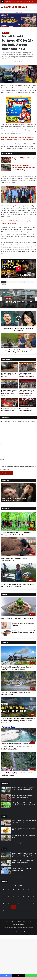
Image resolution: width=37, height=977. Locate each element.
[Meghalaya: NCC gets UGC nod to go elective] (6, 160)
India (8, 282)
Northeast (31, 282)
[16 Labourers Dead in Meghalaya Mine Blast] (27, 402)
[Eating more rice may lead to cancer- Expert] (6, 838)
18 (8, 903)
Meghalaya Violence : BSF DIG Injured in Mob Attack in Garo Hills (9, 375)
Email (2, 452)
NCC (26, 282)
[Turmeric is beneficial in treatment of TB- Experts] (6, 830)
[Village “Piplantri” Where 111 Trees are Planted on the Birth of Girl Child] (6, 805)
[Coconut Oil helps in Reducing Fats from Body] (6, 625)
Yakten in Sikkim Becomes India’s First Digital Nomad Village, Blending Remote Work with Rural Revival (18, 721)
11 (8, 900)
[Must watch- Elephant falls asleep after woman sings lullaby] (6, 797)
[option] (18, 298)
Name (2, 444)
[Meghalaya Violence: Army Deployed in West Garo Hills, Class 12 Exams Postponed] (9, 384)
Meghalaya (20, 282)
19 (13, 903)
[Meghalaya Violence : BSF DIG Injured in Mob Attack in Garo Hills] (9, 367)
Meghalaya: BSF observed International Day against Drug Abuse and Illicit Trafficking (24, 168)
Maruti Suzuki (14, 282)
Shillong (4, 284)
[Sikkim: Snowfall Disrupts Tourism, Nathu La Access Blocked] (6, 863)
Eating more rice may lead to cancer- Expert (17, 618)
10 (3, 900)
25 (8, 907)
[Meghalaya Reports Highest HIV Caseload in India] (9, 402)
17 (3, 903)
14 (23, 900)
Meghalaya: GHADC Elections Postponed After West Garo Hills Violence (27, 375)
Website (2, 459)
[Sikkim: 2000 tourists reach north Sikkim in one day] (6, 870)
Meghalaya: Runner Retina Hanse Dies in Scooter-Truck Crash (18, 302)
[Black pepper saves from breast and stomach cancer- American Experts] (6, 633)
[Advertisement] (18, 29)
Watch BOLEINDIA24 (18, 258)
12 (13, 900)
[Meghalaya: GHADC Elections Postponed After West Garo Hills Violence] (27, 367)
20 (18, 903)
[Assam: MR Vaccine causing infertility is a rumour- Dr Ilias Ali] (6, 823)
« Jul (2, 914)
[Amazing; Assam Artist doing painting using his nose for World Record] (6, 790)
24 (3, 907)
